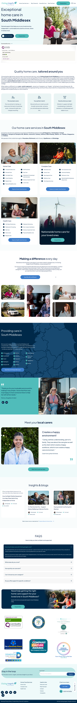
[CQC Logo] (6, 48)
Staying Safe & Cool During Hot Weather (63, 508)
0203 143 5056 (67, 691)
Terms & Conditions (23, 701)
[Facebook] (2, 692)
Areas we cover (43, 684)
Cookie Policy (15, 701)
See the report (6, 58)
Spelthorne (47, 138)
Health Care (23, 688)
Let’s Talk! (65, 686)
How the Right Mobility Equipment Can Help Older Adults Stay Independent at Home (12, 498)
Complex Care (23, 686)
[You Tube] (3, 695)
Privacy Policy (8, 701)
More (74, 3)
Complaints (42, 693)
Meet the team (43, 686)
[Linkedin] (10, 692)
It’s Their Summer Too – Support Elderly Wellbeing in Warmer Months (38, 508)
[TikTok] (14, 692)
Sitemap (3, 701)
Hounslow (26, 138)
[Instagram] (6, 692)
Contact (42, 688)
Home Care (23, 684)
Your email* (42, 670)
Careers (42, 691)
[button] (29, 3)
